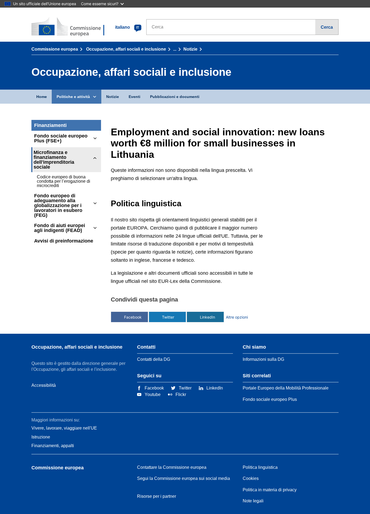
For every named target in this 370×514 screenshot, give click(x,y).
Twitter (168, 317)
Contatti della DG (153, 359)
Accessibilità (43, 385)
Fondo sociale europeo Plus (270, 399)
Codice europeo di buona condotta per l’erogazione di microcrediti (63, 181)
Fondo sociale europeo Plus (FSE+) (60, 138)
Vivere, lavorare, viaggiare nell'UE (64, 428)
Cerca (327, 27)
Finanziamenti (50, 125)
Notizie (190, 49)
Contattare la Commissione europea (171, 467)
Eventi (134, 96)
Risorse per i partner (156, 496)
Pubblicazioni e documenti (174, 96)
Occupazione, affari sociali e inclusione (126, 49)
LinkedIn (207, 317)
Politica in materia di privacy (270, 489)
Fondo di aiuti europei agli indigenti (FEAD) (59, 228)
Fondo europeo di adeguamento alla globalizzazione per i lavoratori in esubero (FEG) (58, 205)
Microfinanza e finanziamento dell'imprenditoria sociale (54, 160)
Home (41, 96)
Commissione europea (54, 49)
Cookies (251, 478)
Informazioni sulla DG (263, 359)
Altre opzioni (237, 317)
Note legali (253, 501)
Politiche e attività (73, 96)
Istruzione (40, 437)
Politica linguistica (260, 467)
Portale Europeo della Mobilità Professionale (286, 388)
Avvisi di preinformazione (63, 241)
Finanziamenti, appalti (52, 445)
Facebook (133, 317)
